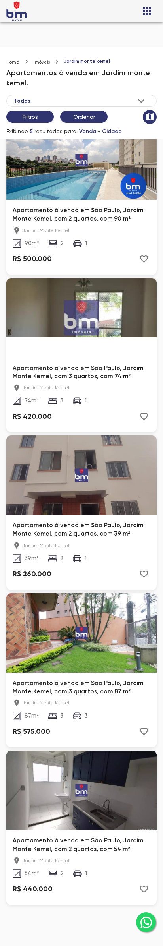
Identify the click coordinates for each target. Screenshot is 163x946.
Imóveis (42, 62)
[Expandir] (141, 100)
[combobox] (80, 100)
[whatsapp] (146, 922)
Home (12, 62)
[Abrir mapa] (150, 117)
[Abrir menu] (147, 11)
